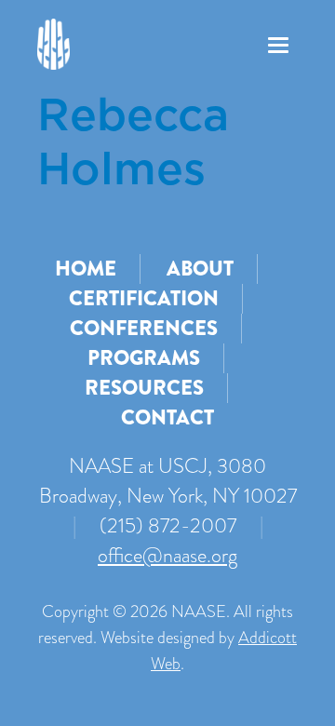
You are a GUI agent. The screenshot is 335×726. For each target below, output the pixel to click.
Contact (167, 417)
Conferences (144, 328)
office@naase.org (167, 555)
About (200, 268)
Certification (144, 298)
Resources (144, 387)
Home (85, 268)
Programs (143, 358)
